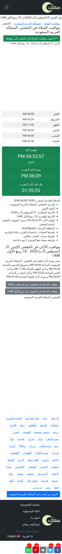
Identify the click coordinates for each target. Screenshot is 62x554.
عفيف (20, 473)
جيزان (12, 446)
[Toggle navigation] (6, 7)
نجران (31, 439)
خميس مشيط (41, 432)
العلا (56, 487)
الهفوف (27, 432)
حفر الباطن (52, 439)
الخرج (13, 425)
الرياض (55, 418)
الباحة (55, 460)
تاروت (45, 460)
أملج (11, 480)
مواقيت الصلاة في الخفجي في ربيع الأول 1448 (32, 291)
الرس (21, 460)
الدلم (20, 480)
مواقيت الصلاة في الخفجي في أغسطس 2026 (33, 284)
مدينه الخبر (45, 446)
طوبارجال (32, 480)
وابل (40, 439)
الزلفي (55, 473)
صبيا (8, 467)
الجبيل (20, 439)
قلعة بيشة (32, 460)
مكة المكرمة (32, 418)
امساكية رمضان (31, 524)
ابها (12, 439)
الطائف (32, 425)
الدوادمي (19, 467)
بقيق (47, 487)
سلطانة (54, 425)
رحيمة (55, 480)
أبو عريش (42, 473)
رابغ (11, 473)
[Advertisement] (31, 79)
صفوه (30, 473)
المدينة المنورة (14, 418)
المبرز (15, 432)
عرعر (32, 446)
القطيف (14, 453)
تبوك (22, 425)
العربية (26, 536)
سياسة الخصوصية (30, 504)
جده (45, 418)
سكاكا (22, 446)
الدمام (43, 425)
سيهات (55, 467)
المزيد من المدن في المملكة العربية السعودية (33, 494)
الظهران (27, 453)
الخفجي (32, 467)
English (12, 536)
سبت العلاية (41, 453)
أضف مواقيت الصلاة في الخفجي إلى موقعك (31, 38)
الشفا (11, 460)
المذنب (43, 467)
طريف (44, 480)
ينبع (57, 446)
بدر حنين (37, 487)
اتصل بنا (35, 518)
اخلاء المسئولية (31, 511)
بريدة (56, 432)
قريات (55, 453)
